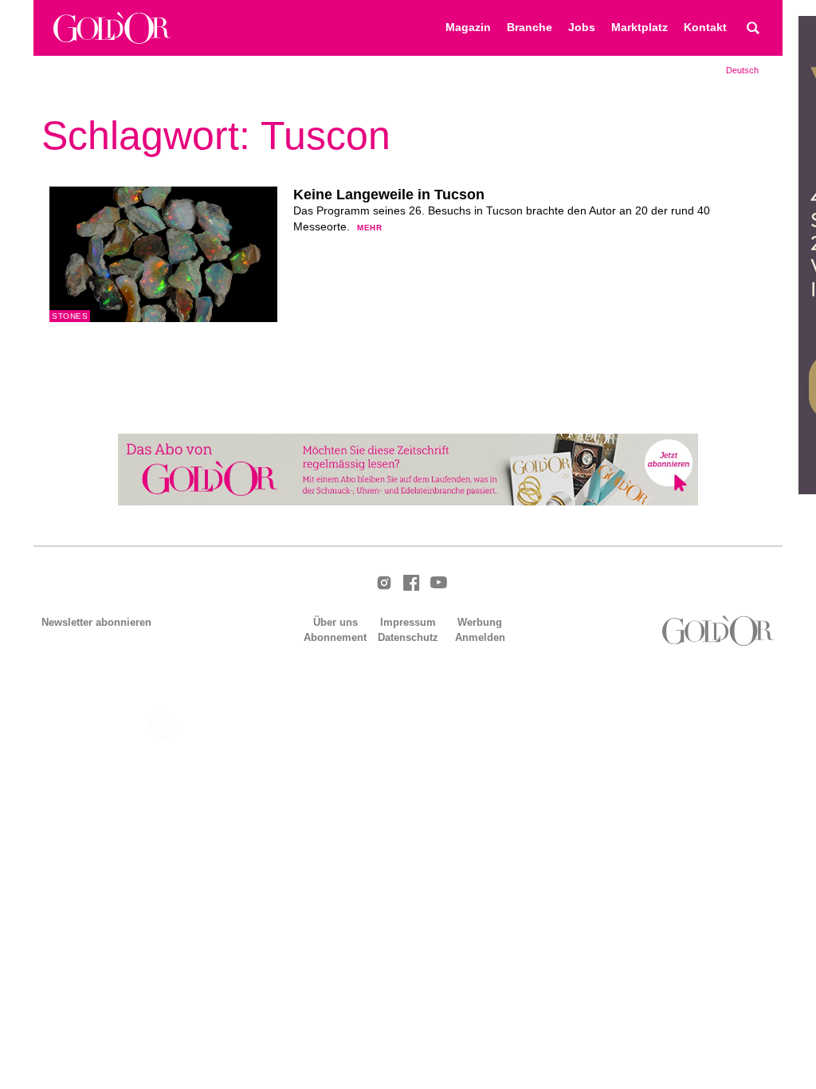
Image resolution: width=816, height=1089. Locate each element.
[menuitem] (742, 70)
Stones (70, 316)
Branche (529, 27)
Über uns (335, 622)
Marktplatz (639, 27)
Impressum (408, 622)
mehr (369, 227)
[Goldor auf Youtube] (438, 583)
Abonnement (335, 637)
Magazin (468, 27)
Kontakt (705, 27)
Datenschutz (408, 637)
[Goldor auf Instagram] (384, 584)
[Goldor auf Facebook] (411, 584)
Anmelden (480, 637)
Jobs (581, 27)
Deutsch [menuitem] (742, 70)
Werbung (479, 622)
